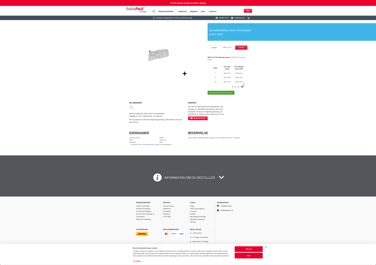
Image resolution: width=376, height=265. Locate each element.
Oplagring (166, 214)
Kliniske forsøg (168, 206)
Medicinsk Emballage (143, 219)
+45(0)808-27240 (223, 18)
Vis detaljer (137, 261)
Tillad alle (248, 249)
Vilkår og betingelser (197, 209)
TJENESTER (182, 11)
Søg (248, 11)
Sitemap (193, 222)
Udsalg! (203, 3)
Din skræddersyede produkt (221, 93)
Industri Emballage (142, 206)
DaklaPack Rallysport (197, 219)
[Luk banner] (265, 247)
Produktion (167, 211)
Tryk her (132, 116)
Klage (192, 206)
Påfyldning (166, 209)
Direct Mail (167, 216)
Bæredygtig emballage (198, 216)
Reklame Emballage (143, 209)
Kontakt (192, 214)
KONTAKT (213, 11)
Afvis (248, 255)
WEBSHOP (194, 11)
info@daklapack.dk (239, 18)
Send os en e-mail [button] (199, 118)
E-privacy (193, 211)
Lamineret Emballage (143, 211)
